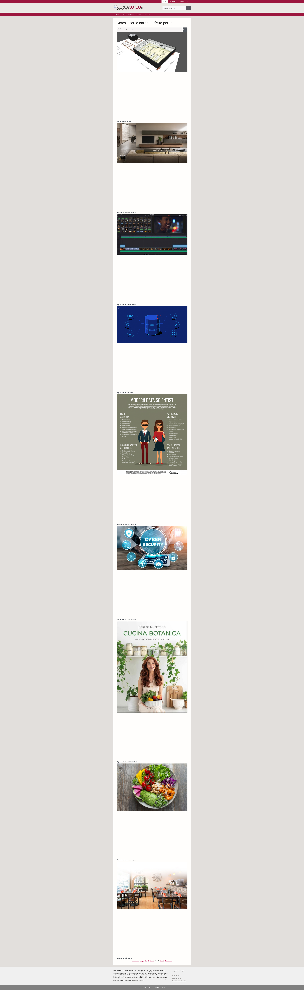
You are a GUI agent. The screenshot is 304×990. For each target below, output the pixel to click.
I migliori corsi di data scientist (126, 524)
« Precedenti (135, 961)
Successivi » (168, 961)
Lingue (139, 14)
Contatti (182, 1)
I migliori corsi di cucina (124, 958)
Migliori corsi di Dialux (124, 121)
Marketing (175, 975)
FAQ (188, 1)
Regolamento (176, 978)
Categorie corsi (173, 1)
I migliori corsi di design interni (126, 212)
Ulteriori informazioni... (138, 980)
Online (117, 14)
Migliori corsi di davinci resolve (126, 304)
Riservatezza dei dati (179, 981)
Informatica (147, 14)
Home (164, 1)
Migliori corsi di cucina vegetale (127, 762)
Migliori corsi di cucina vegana (126, 860)
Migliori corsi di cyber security (126, 619)
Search (119, 28)
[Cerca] (188, 8)
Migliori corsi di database (125, 393)
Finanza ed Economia (128, 14)
